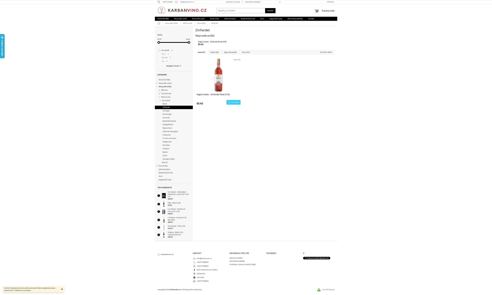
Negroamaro (167, 128)
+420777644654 (202, 262)
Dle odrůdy (166, 100)
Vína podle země (165, 83)
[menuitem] (163, 19)
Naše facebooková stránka (207, 270)
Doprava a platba (233, 2)
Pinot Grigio (167, 114)
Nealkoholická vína (166, 172)
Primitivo (166, 148)
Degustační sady (165, 179)
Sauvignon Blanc (169, 159)
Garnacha (166, 117)
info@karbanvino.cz (204, 258)
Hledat (270, 11)
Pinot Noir (166, 145)
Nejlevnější (214, 52)
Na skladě (167, 50)
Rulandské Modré (169, 121)
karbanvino (201, 273)
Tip (164, 61)
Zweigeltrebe (168, 124)
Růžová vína (165, 97)
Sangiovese (167, 141)
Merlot (165, 152)
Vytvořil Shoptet (328, 289)
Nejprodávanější (230, 52)
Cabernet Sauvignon (170, 131)
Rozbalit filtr (172, 66)
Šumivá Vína (163, 166)
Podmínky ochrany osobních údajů (242, 264)
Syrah (165, 155)
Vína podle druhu (165, 86)
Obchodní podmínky (253, 2)
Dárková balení (164, 169)
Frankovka (167, 135)
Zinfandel (166, 107)
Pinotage (166, 111)
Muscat (164, 162)
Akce (165, 54)
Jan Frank (200, 277)
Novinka (166, 57)
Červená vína (166, 93)
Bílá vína (164, 90)
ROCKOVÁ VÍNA (164, 80)
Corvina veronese (169, 138)
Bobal (165, 104)
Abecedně (246, 52)
